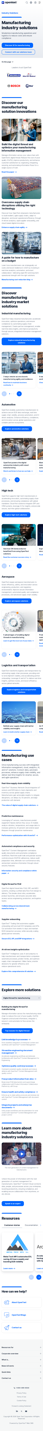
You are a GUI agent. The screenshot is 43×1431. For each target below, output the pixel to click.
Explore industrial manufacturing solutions (21, 341)
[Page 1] (9, 394)
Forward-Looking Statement (21, 1406)
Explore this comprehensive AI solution (17, 971)
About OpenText (19, 1302)
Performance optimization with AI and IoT (18, 835)
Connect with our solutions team (18, 52)
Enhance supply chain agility (13, 227)
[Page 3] (13, 394)
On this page (6, 62)
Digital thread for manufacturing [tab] (16, 998)
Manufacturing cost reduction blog (16, 280)
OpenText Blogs (19, 1315)
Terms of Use (21, 1397)
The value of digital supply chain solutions (19, 805)
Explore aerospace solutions (16, 601)
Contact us (17, 1327)
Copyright (6, 1416)
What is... (5, 1360)
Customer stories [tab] (12, 1225)
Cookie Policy (21, 1400)
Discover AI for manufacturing (17, 45)
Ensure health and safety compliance (18, 1092)
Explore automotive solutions (17, 429)
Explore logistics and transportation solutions (21, 691)
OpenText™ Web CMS (26, 1423)
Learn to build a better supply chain (16, 732)
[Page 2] (11, 394)
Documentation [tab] (31, 1225)
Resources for (7, 1347)
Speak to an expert (13, 1204)
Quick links (6, 1372)
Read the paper (8, 172)
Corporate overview (10, 1354)
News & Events (8, 1366)
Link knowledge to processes (15, 1039)
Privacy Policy (21, 1393)
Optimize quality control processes (17, 1066)
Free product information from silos (18, 1079)
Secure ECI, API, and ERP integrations (17, 939)
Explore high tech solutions (16, 515)
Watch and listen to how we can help (16, 471)
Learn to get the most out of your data (17, 641)
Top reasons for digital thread (17, 1031)
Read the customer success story (16, 557)
